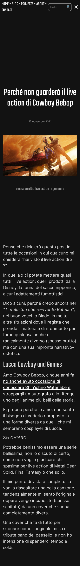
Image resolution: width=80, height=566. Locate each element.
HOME (5, 4)
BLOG (15, 4)
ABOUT (40, 4)
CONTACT (7, 10)
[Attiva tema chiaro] (76, 7)
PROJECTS (27, 4)
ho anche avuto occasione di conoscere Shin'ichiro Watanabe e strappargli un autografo (36, 387)
